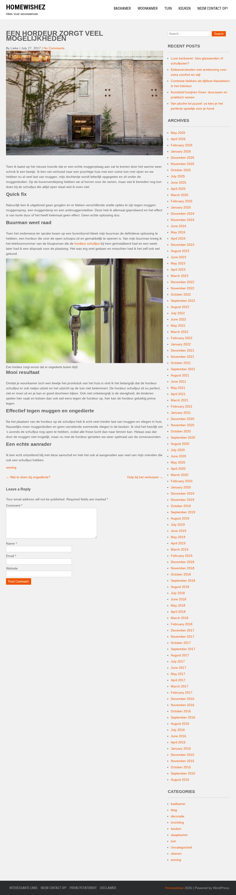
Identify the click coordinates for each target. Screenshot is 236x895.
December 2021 (182, 350)
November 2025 (182, 164)
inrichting (177, 822)
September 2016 (183, 717)
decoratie (177, 816)
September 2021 (183, 369)
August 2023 (180, 251)
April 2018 (178, 611)
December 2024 (182, 213)
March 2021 (179, 400)
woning (11, 467)
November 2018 (182, 568)
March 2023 (179, 276)
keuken (176, 828)
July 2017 (178, 661)
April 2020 (178, 468)
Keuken (184, 8)
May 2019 (178, 537)
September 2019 (183, 512)
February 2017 (181, 692)
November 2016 (182, 705)
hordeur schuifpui (87, 243)
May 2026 (178, 133)
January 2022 (181, 344)
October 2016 (181, 711)
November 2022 (182, 288)
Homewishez (25, 7)
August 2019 (180, 518)
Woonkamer (148, 8)
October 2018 (181, 574)
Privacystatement (83, 888)
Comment (14, 505)
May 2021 (178, 388)
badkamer (178, 804)
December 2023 (182, 244)
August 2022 (180, 307)
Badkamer (122, 8)
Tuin (168, 8)
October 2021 (181, 363)
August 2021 (180, 375)
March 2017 (179, 686)
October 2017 (181, 643)
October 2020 (181, 431)
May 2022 (178, 325)
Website (12, 568)
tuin (173, 841)
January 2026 (181, 151)
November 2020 (182, 425)
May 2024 (178, 232)
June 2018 (178, 599)
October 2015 (181, 767)
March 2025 (179, 195)
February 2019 (181, 556)
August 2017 (180, 655)
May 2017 (178, 674)
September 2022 (183, 300)
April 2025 (178, 189)
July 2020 (178, 450)
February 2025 (181, 201)
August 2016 (180, 723)
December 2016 (182, 699)
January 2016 (181, 748)
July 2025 (178, 176)
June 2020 (178, 456)
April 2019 (178, 543)
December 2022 (182, 282)
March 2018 (179, 618)
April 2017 (178, 680)
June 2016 (178, 736)
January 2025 (181, 207)
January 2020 (181, 487)
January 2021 (181, 412)
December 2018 (182, 562)
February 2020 (181, 481)
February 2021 (181, 406)
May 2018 (178, 605)
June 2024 (178, 226)
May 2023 (178, 263)
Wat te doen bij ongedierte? (28, 477)
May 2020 (178, 462)
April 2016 (178, 742)
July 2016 (178, 730)
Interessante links (23, 888)
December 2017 (182, 630)
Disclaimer (108, 888)
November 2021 (182, 356)
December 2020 (182, 419)
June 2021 (178, 381)
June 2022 (178, 319)
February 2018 (181, 624)
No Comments (54, 48)
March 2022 (179, 332)
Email (11, 556)
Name (11, 543)
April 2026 (178, 139)
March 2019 (179, 549)
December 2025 (182, 157)
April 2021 (178, 394)
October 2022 (181, 294)
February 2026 (181, 145)
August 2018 (180, 587)
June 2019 (178, 531)
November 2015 (182, 761)
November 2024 (182, 220)
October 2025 (181, 170)
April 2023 (178, 269)
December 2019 (182, 493)
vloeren (176, 853)
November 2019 (182, 500)
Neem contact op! (212, 8)
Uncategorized (181, 847)
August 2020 (180, 444)
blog (174, 810)
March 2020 (179, 475)
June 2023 (178, 257)
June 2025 (178, 182)
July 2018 (178, 593)
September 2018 (183, 580)
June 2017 (178, 667)
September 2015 (183, 773)
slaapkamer (179, 835)
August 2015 (180, 779)
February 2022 (181, 338)
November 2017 (182, 636)
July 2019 (178, 524)
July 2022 (178, 313)
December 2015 (182, 755)
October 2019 (181, 506)
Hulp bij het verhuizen (145, 477)
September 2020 (183, 437)
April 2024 (178, 238)
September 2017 (183, 649)
